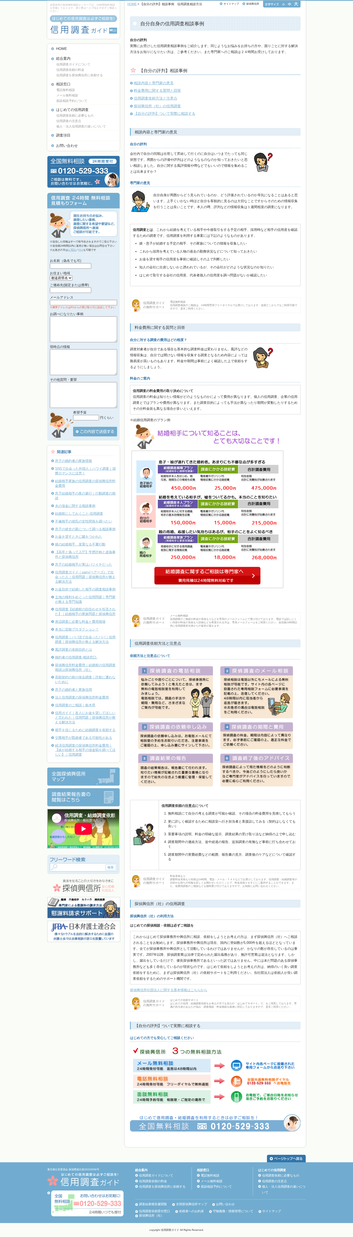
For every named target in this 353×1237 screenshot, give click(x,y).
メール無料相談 (67, 95)
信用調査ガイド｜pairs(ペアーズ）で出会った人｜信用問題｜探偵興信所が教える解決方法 (85, 576)
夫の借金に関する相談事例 (75, 506)
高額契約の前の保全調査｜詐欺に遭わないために (85, 679)
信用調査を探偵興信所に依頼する (79, 75)
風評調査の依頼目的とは (73, 649)
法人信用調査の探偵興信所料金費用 (82, 697)
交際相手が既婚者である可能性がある (83, 738)
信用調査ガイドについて (73, 64)
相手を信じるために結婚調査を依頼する (85, 730)
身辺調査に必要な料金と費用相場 (80, 622)
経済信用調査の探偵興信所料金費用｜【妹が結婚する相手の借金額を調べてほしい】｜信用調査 (85, 750)
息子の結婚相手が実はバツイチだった (83, 564)
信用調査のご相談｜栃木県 (75, 705)
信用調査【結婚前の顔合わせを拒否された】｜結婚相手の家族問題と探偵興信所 (85, 611)
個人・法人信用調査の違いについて (81, 126)
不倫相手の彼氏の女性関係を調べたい (83, 521)
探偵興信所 (252, 3)
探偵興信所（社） (151, 1215)
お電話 (72, 249)
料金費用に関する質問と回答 (157, 90)
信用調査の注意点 (68, 121)
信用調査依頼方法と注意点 (155, 98)
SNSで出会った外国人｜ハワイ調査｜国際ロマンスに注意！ (85, 471)
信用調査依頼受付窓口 (154, 1211)
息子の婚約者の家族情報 (73, 461)
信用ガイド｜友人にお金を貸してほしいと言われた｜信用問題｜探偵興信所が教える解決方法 (85, 717)
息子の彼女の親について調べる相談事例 (85, 529)
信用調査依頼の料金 (70, 70)
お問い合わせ (67, 145)
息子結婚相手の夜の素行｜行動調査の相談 (85, 495)
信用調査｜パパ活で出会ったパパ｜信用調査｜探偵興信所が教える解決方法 (85, 639)
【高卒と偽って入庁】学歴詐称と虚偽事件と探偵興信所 (85, 554)
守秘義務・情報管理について (233, 1211)
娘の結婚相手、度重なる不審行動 (80, 544)
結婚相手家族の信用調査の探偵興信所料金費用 (85, 483)
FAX (80, 249)
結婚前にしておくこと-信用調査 (79, 513)
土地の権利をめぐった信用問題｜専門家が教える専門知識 (85, 599)
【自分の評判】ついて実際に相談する (164, 113)
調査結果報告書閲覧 (153, 1204)
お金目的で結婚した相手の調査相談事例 (85, 589)
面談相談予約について (71, 101)
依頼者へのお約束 (191, 1211)
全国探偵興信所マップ (191, 1204)
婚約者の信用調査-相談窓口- (76, 657)
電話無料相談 (65, 90)
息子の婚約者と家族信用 (73, 690)
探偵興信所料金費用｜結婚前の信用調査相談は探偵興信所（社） (85, 667)
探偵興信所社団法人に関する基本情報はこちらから (168, 990)
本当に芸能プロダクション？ (77, 629)
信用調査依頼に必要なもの (75, 115)
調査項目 (63, 135)
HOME (61, 49)
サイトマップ (231, 3)
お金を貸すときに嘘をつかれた (78, 536)
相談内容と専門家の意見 (154, 83)
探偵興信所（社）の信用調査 (157, 106)
